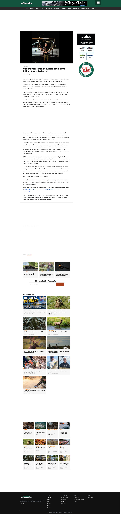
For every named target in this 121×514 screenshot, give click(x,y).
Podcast (43, 8)
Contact (93, 8)
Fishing (37, 8)
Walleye (48, 503)
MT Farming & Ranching (79, 499)
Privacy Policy (90, 497)
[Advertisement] (60, 20)
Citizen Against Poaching (31, 189)
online (29, 192)
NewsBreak (63, 503)
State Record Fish (85, 8)
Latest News (76, 497)
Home (27, 8)
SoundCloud (63, 499)
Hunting (32, 8)
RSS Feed (62, 501)
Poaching (25, 66)
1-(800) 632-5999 (48, 189)
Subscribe (60, 284)
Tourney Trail (76, 8)
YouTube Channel (64, 497)
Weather (64, 8)
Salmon (48, 505)
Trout (48, 501)
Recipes (69, 8)
